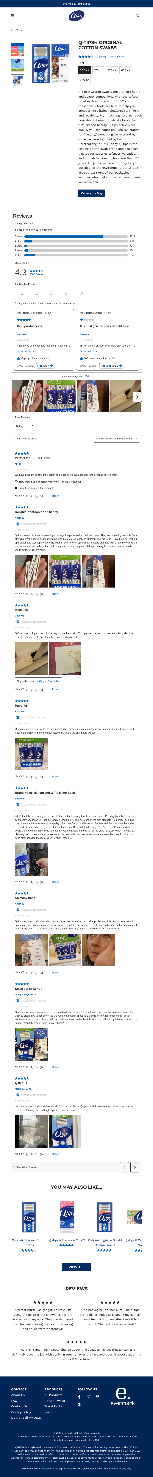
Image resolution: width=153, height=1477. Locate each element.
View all (76, 1267)
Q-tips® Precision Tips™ (67, 1240)
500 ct (84, 70)
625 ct (125, 70)
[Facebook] (79, 1397)
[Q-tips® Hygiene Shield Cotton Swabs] (105, 1217)
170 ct (98, 70)
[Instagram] (88, 1397)
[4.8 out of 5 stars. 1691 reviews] (67, 1245)
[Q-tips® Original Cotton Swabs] (29, 1217)
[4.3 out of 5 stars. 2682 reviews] (29, 1250)
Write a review (116, 56)
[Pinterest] (97, 1397)
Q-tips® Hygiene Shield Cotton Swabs (105, 1242)
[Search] (138, 16)
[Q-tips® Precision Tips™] (67, 1217)
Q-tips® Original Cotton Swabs (29, 1242)
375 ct (111, 70)
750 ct (84, 80)
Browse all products (76, 3)
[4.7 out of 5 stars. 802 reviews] (105, 1250)
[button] (32, 64)
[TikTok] (79, 1405)
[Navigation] (12, 16)
